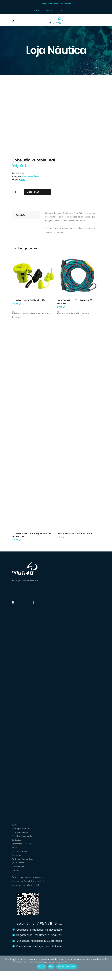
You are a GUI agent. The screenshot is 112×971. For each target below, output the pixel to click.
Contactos (16, 840)
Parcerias (16, 855)
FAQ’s (62, 10)
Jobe (23, 179)
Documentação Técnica (23, 843)
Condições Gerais (20, 832)
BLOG (14, 824)
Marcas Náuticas (19, 851)
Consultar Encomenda (22, 836)
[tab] (26, 215)
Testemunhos (18, 866)
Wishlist (49, 10)
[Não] (108, 963)
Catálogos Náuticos (21, 828)
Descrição (21, 215)
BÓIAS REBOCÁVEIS (30, 176)
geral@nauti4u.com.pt (28, 580)
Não (51, 966)
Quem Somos (18, 862)
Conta (36, 10)
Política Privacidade (66, 966)
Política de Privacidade (22, 859)
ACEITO (41, 966)
